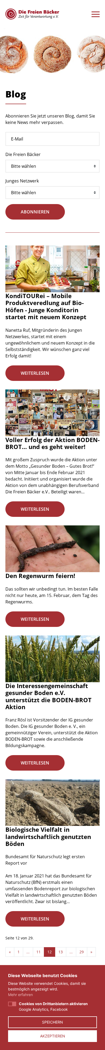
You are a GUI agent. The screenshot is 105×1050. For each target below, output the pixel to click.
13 (60, 951)
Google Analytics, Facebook (53, 1006)
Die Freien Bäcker (23, 154)
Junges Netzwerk (22, 181)
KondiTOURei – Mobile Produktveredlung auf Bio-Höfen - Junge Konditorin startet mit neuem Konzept (45, 306)
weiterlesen (35, 373)
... (28, 951)
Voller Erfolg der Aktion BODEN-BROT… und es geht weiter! (52, 443)
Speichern (52, 1022)
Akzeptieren (52, 1036)
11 (38, 951)
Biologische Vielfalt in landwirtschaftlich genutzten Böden (48, 836)
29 (81, 951)
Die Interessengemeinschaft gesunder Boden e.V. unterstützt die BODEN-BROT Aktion (48, 696)
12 (49, 951)
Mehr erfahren (20, 994)
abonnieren (35, 212)
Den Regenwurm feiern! (40, 576)
